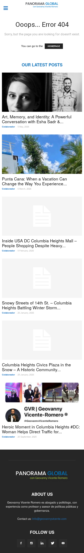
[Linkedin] (42, 543)
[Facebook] (21, 543)
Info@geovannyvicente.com (49, 519)
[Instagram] (31, 543)
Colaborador (8, 126)
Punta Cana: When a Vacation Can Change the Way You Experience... (34, 181)
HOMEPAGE (54, 46)
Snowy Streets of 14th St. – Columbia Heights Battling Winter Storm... (37, 305)
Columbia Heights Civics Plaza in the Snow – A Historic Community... (36, 367)
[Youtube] (63, 543)
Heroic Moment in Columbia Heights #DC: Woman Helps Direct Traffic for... (41, 429)
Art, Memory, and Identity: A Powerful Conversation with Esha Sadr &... (36, 119)
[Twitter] (52, 543)
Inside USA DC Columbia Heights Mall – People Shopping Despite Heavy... (39, 243)
